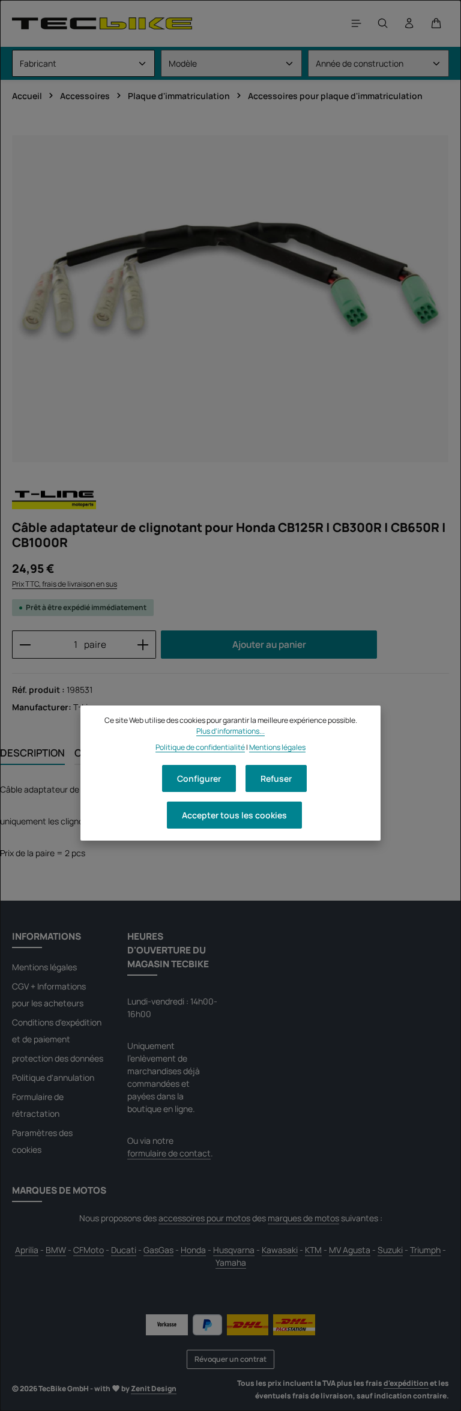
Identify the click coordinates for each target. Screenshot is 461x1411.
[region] (230, 298)
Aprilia (26, 1249)
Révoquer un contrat (230, 1359)
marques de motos (303, 1218)
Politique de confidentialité (200, 747)
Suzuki (390, 1249)
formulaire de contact (169, 1153)
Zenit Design (153, 1388)
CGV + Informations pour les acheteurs (49, 994)
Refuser (276, 778)
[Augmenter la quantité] (143, 644)
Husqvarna (234, 1249)
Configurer (199, 778)
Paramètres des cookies (42, 1141)
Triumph (425, 1249)
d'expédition (406, 1383)
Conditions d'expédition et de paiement (56, 1031)
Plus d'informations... (230, 731)
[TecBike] (102, 23)
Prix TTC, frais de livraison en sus (64, 584)
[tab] (32, 753)
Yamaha (230, 1262)
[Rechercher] (383, 23)
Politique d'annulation (53, 1077)
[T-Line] (54, 498)
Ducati (123, 1249)
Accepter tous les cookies (234, 815)
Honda (193, 1249)
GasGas (158, 1249)
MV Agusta (349, 1249)
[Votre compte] (409, 23)
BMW (56, 1249)
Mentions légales (44, 967)
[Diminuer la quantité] (25, 644)
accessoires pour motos (204, 1218)
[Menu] (357, 23)
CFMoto (88, 1249)
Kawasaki (280, 1249)
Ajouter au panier (269, 644)
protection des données (57, 1058)
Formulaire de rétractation (38, 1105)
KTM (313, 1249)
